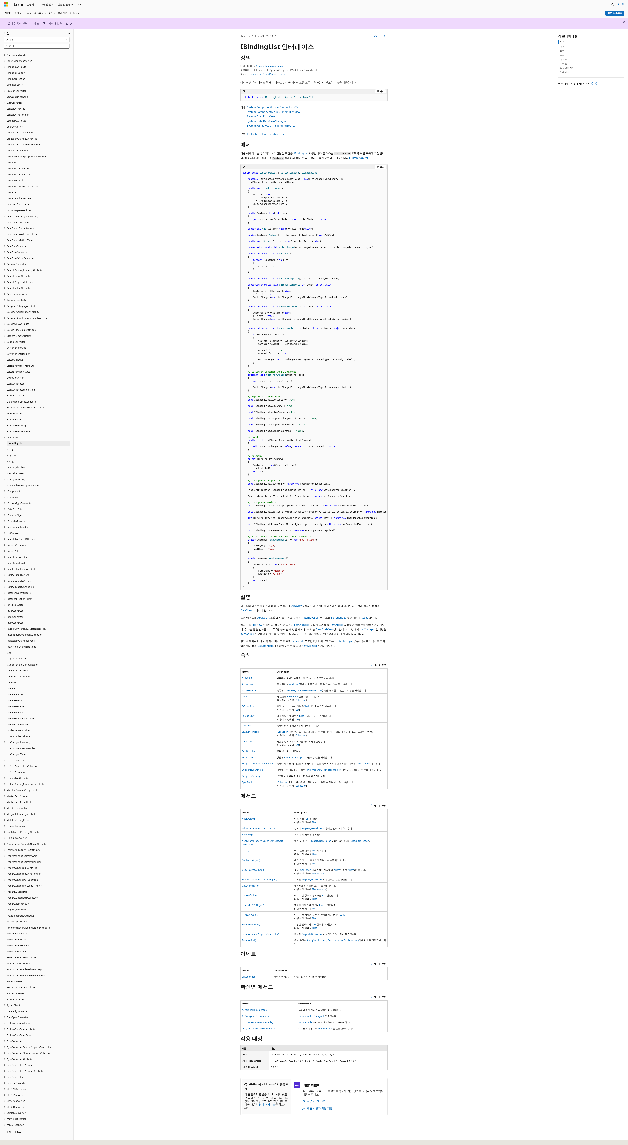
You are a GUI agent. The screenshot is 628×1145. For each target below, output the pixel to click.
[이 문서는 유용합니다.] (592, 83)
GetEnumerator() (251, 885)
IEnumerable (270, 134)
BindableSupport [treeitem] (16, 72)
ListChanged (339, 617)
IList (282, 134)
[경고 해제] (624, 21)
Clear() (245, 850)
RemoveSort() (249, 940)
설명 (562, 50)
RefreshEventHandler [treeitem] (18, 945)
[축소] (69, 33)
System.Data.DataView (261, 116)
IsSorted (246, 725)
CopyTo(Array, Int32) (253, 869)
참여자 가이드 (267, 1104)
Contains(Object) (251, 860)
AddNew (257, 625)
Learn (244, 36)
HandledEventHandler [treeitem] (19, 431)
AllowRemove (249, 690)
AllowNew (247, 684)
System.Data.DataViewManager (266, 121)
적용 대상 (565, 72)
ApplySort (263, 617)
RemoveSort (311, 617)
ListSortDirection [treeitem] (16, 772)
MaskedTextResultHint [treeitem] (19, 802)
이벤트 (563, 63)
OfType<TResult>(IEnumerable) (259, 1028)
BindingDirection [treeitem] (16, 78)
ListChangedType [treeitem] (16, 754)
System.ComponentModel (270, 65)
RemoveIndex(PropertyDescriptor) (260, 934)
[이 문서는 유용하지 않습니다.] (596, 83)
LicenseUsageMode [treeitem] (17, 724)
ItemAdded (336, 625)
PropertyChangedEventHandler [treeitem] (24, 873)
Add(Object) (248, 818)
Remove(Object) (295, 690)
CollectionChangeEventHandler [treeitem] (24, 144)
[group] (314, 379)
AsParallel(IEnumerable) (255, 1009)
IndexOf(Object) (250, 895)
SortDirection (249, 751)
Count (245, 696)
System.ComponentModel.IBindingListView (273, 112)
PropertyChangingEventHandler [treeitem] (24, 885)
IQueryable (319, 1016)
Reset (364, 617)
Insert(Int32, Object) (253, 905)
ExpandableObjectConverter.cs (266, 73)
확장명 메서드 (567, 67)
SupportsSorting (251, 776)
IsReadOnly (248, 715)
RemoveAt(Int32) (313, 690)
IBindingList (300, 153)
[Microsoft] (6, 4)
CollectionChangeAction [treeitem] (20, 132)
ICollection (253, 134)
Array (337, 869)
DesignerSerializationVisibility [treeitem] (23, 311)
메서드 (563, 59)
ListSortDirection (360, 840)
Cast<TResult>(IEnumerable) (257, 1022)
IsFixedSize (248, 706)
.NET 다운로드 (614, 13)
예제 (562, 46)
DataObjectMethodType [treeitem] (20, 240)
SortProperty (249, 757)
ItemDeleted (309, 646)
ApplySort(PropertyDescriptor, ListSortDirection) (333, 940)
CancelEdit (297, 641)
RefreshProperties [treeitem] (16, 951)
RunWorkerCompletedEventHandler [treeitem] (26, 975)
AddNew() (294, 684)
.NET (253, 36)
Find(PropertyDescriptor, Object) (323, 769)
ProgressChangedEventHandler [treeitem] (24, 861)
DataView (297, 606)
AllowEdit (247, 677)
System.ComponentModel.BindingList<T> (272, 107)
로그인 (620, 4)
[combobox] (37, 39)
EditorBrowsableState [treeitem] (18, 371)
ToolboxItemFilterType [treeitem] (19, 1035)
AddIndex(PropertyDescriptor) (258, 828)
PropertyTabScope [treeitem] (16, 909)
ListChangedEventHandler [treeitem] (21, 748)
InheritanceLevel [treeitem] (16, 562)
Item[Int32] (248, 741)
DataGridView (324, 629)
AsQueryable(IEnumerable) (256, 1016)
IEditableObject (358, 158)
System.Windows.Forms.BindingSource (271, 125)
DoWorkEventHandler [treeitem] (18, 353)
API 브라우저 (267, 36)
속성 (562, 55)
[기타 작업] (385, 36)
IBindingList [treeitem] (16, 443)
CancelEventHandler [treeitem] (18, 114)
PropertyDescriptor (294, 757)
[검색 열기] (612, 4)
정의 (562, 42)
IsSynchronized (250, 731)
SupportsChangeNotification (257, 763)
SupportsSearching (252, 769)
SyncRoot (247, 782)
